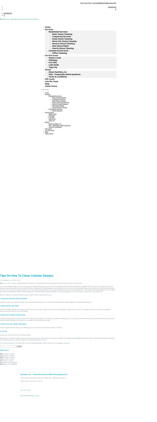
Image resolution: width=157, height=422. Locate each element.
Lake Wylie (54, 65)
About (48, 69)
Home (47, 93)
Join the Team (51, 81)
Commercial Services (58, 50)
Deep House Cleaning (62, 39)
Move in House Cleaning (63, 43)
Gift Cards (48, 129)
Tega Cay (53, 67)
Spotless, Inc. (6, 280)
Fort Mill (53, 62)
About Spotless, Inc (58, 72)
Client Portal (51, 86)
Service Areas (49, 112)
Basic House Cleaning (62, 34)
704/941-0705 (25, 390)
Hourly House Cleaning (63, 48)
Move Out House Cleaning (64, 41)
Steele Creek (55, 58)
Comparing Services (61, 36)
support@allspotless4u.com (29, 395)
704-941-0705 (86, 3)
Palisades (53, 60)
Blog (46, 132)
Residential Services (58, 32)
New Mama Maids (60, 46)
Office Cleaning (59, 53)
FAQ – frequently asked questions (64, 74)
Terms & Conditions (58, 77)
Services (47, 94)
